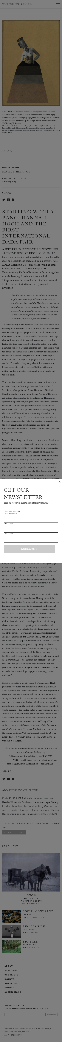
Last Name (8, 534)
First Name (8, 524)
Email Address (10, 514)
